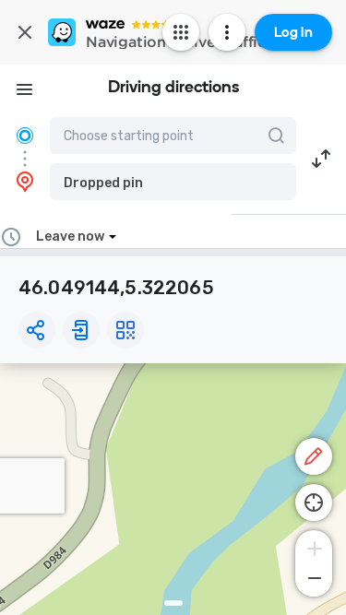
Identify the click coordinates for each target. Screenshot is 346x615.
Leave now (70, 236)
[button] (173, 181)
